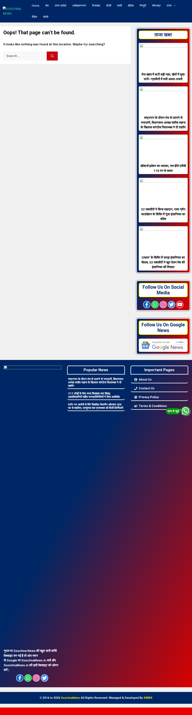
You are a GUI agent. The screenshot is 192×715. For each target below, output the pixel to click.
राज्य (169, 5)
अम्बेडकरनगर (79, 5)
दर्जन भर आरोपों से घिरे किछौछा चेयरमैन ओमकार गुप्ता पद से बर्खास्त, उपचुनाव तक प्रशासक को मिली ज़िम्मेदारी (95, 406)
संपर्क (45, 17)
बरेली (108, 5)
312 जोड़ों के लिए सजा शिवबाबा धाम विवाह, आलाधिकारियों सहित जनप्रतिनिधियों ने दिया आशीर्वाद (94, 395)
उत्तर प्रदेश (60, 5)
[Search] (52, 56)
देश (47, 5)
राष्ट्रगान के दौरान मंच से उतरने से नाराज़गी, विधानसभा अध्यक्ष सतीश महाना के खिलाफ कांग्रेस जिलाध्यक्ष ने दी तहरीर (95, 382)
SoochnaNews (70, 697)
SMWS (148, 697)
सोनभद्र (156, 5)
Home (35, 5)
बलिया (131, 5)
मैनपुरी (143, 5)
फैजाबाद (96, 5)
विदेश (34, 17)
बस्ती (119, 5)
